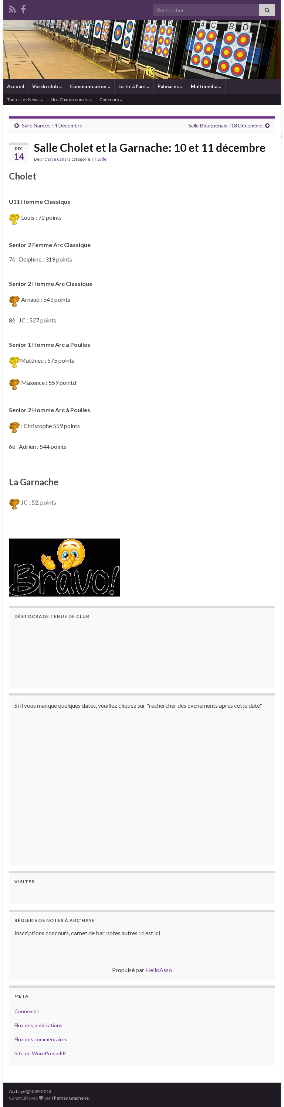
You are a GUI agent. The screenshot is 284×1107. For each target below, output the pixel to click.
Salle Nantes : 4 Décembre (52, 125)
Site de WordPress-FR (40, 1053)
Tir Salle (98, 159)
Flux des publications (38, 1025)
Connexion (27, 1011)
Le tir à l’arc (132, 86)
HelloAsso (158, 969)
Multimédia (205, 86)
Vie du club (45, 86)
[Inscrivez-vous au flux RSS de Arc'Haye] (12, 8)
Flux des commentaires (40, 1039)
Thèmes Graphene (70, 1098)
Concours (109, 99)
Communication (89, 86)
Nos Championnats (70, 99)
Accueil (15, 86)
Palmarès (169, 86)
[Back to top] (267, 1090)
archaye (48, 159)
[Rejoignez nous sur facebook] (23, 8)
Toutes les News (23, 99)
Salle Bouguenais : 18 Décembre (225, 125)
